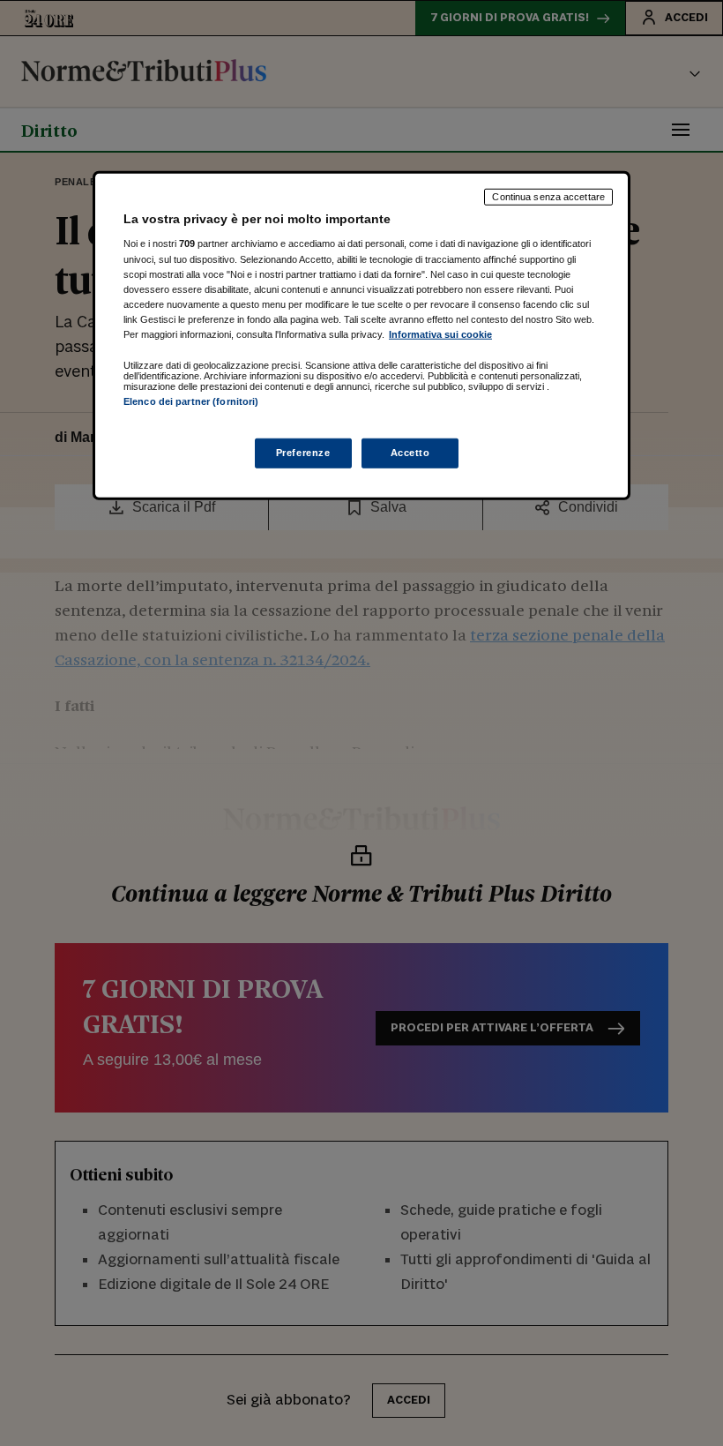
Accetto (410, 452)
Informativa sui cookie (440, 334)
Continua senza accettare (548, 196)
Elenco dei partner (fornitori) (190, 401)
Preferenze (303, 452)
